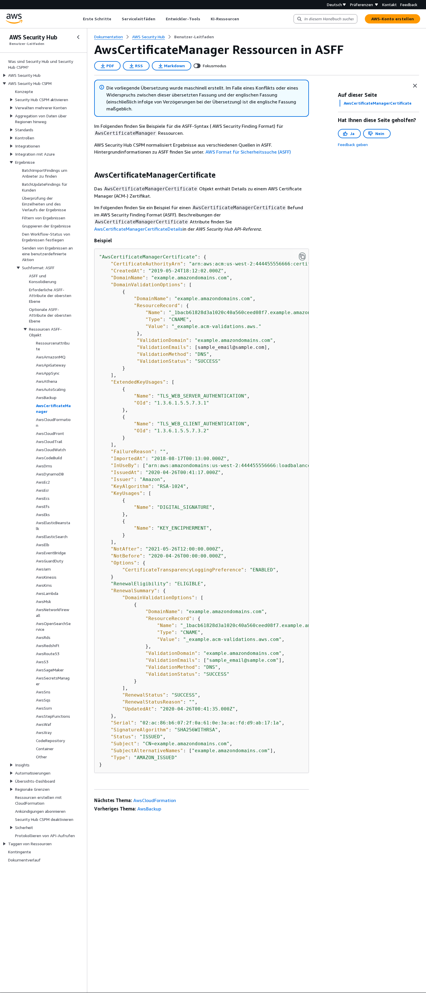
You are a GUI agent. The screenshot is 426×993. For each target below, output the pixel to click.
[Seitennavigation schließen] (78, 37)
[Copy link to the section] (89, 175)
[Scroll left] (78, 18)
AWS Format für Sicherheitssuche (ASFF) (248, 152)
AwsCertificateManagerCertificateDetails (138, 229)
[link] (194, 37)
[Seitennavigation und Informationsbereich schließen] (415, 85)
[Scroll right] (243, 18)
